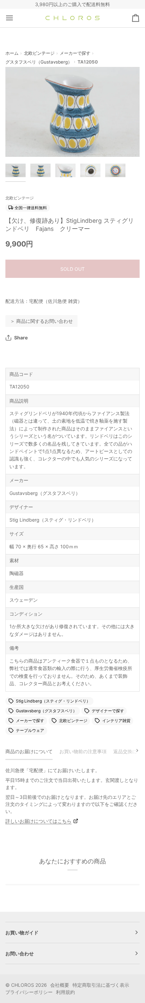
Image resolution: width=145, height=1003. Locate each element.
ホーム (12, 53)
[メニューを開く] (15, 18)
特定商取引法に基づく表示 (100, 985)
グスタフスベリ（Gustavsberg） (38, 62)
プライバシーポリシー (29, 992)
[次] (133, 750)
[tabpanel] (72, 796)
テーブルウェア (30, 730)
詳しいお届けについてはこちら (38, 821)
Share (21, 337)
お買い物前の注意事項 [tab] (83, 751)
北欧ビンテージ (39, 53)
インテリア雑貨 (116, 720)
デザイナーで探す (108, 710)
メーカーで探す (75, 53)
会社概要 (59, 985)
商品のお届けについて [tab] (29, 751)
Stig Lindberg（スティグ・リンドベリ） (53, 700)
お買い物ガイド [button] (21, 932)
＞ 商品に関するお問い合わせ (41, 321)
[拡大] (18, 144)
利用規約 (65, 992)
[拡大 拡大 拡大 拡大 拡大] (72, 112)
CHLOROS (22, 985)
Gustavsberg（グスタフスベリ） (46, 710)
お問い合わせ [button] (19, 953)
